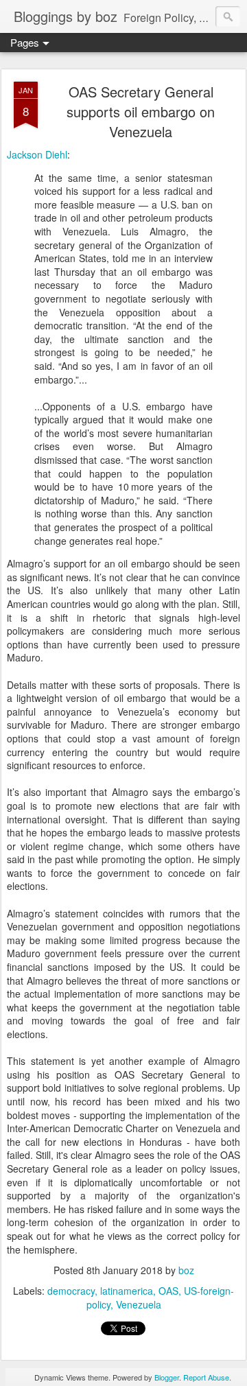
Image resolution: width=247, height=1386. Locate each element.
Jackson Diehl (37, 154)
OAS (168, 1290)
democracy (71, 1290)
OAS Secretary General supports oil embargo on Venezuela (141, 111)
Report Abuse (206, 1377)
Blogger (166, 1377)
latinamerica (126, 1290)
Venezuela (138, 1304)
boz (186, 1270)
